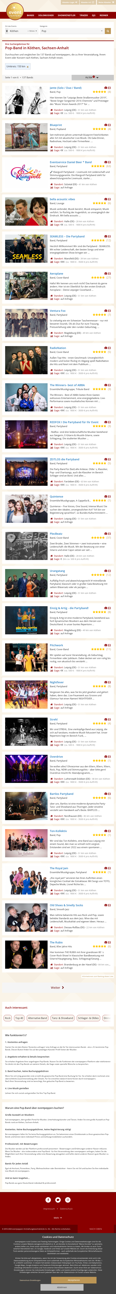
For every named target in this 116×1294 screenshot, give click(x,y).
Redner (104, 15)
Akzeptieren (74, 1280)
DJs (93, 15)
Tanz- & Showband (62, 1018)
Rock (7, 1018)
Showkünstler (66, 15)
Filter (89, 77)
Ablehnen (62, 1287)
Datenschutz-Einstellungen (30, 1280)
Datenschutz (66, 1208)
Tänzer (84, 15)
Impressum (49, 1208)
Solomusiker (46, 15)
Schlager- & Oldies (88, 1018)
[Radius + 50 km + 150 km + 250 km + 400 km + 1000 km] (33, 31)
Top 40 (19, 1018)
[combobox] (74, 31)
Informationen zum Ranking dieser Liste (97, 976)
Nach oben (96, 1228)
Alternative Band (37, 1018)
